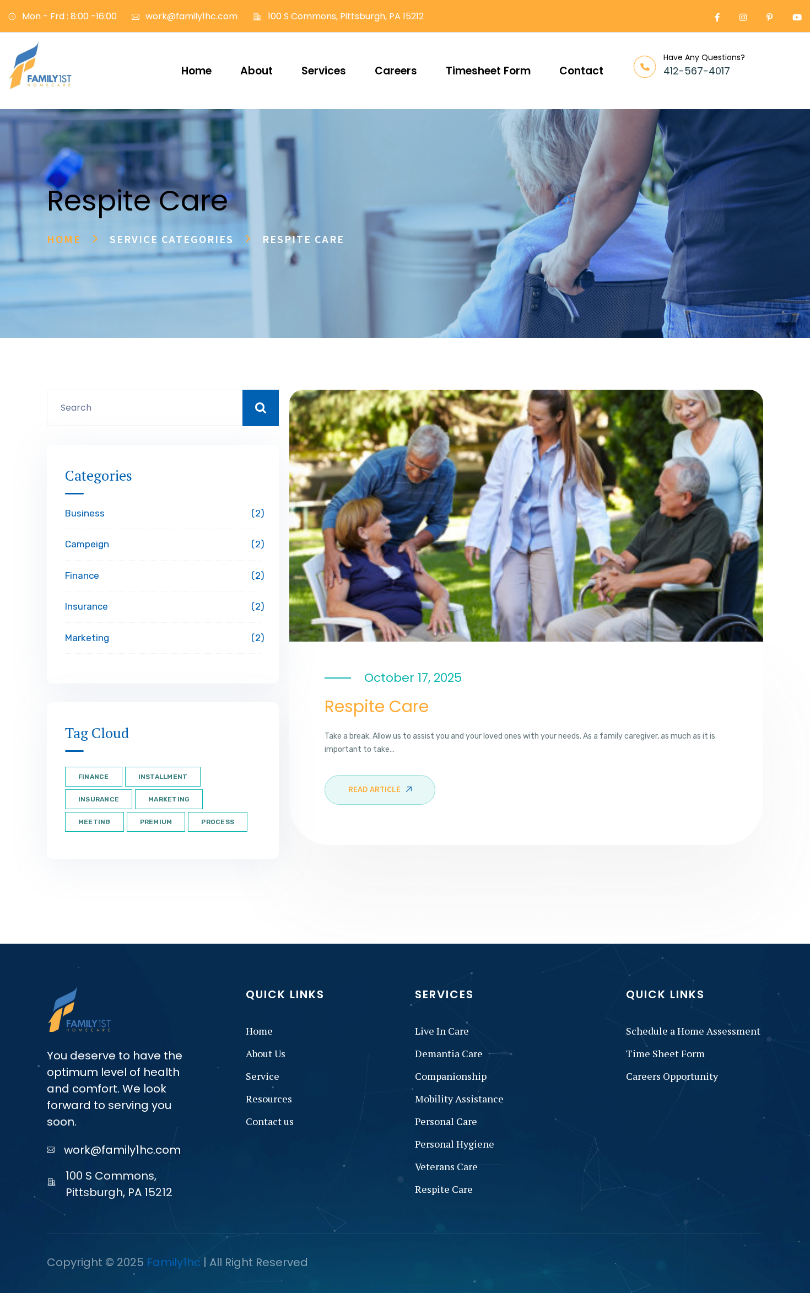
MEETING (94, 822)
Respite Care (377, 706)
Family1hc (174, 1262)
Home (64, 239)
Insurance (163, 606)
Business (163, 513)
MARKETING (169, 799)
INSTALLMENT (163, 777)
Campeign (163, 544)
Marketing (163, 637)
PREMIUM (156, 822)
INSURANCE (98, 799)
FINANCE (93, 777)
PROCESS (217, 822)
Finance (163, 575)
